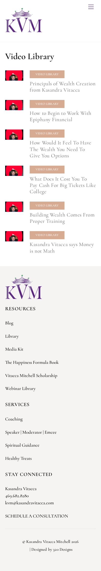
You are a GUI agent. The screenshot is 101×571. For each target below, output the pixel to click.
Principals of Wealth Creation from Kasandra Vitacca (62, 86)
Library (12, 336)
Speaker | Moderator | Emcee (31, 432)
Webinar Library (20, 388)
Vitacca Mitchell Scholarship (31, 375)
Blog (9, 323)
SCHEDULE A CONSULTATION (36, 516)
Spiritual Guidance (22, 445)
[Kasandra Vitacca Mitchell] (23, 30)
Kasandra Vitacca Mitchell (48, 541)
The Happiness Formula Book (32, 362)
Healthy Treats (18, 458)
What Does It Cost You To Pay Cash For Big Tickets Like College (63, 185)
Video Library (47, 74)
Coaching (14, 419)
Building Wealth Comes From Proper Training (62, 218)
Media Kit (14, 349)
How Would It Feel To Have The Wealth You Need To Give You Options (60, 149)
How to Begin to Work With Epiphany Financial (60, 116)
